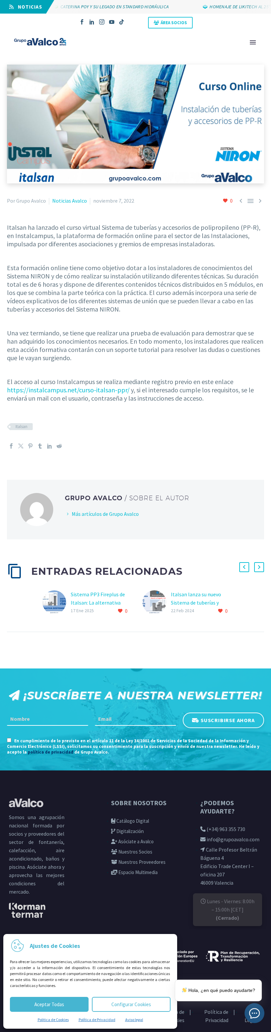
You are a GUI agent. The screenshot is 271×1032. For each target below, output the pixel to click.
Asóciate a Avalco (135, 841)
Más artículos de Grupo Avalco (105, 514)
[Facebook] (82, 22)
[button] (244, 567)
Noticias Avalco (69, 200)
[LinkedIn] (92, 22)
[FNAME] (47, 719)
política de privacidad (50, 752)
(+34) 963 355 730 (225, 829)
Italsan (21, 426)
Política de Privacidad (97, 1019)
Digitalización (129, 831)
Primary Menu (253, 42)
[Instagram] (102, 22)
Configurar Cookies (131, 1004)
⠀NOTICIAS (28, 7)
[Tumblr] (40, 446)
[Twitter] (20, 446)
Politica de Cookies (53, 1019)
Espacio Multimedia (137, 872)
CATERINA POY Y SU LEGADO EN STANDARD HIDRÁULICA (104, 7)
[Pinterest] (30, 446)
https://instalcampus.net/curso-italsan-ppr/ (68, 390)
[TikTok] (122, 22)
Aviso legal (134, 1019)
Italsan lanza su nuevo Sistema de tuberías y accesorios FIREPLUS (196, 602)
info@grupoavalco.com (232, 839)
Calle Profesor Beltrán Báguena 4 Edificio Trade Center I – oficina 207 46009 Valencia (228, 866)
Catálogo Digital (132, 821)
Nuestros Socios (134, 852)
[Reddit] (59, 446)
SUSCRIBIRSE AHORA (228, 719)
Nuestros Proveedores (141, 862)
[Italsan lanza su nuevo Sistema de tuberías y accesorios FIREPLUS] (156, 602)
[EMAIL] (135, 719)
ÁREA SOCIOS (174, 22)
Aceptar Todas (49, 1004)
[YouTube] (112, 22)
